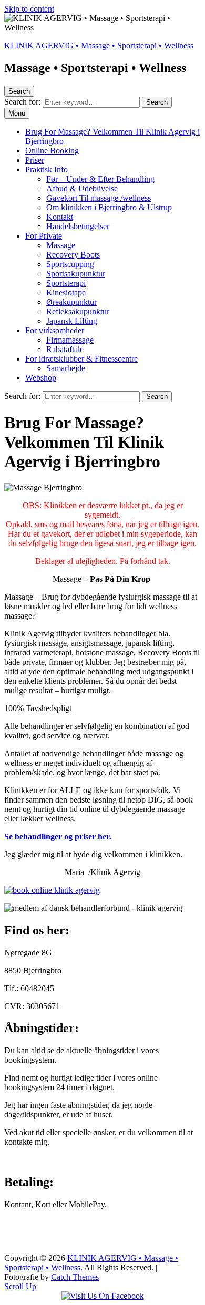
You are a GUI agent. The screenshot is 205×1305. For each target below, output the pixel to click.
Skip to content (29, 8)
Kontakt (59, 216)
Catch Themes (75, 1276)
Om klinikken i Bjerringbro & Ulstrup (109, 207)
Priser (34, 160)
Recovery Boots (73, 254)
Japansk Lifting (71, 320)
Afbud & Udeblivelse (82, 188)
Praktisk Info (46, 169)
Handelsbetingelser (77, 226)
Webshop (40, 377)
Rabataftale (65, 349)
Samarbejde (65, 368)
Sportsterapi (66, 283)
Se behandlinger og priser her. (57, 836)
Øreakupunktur (71, 301)
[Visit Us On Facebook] (103, 1295)
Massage (60, 245)
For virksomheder (54, 330)
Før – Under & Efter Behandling (100, 178)
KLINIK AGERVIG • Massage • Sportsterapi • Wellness (98, 45)
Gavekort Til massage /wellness (98, 197)
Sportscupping (70, 264)
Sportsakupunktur (75, 273)
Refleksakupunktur (77, 311)
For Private (43, 235)
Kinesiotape (66, 292)
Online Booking (52, 150)
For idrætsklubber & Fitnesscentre (81, 358)
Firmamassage (70, 339)
